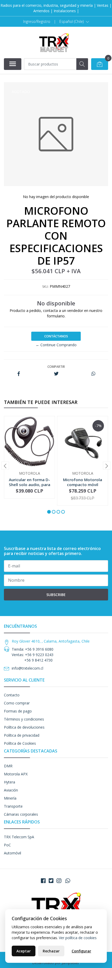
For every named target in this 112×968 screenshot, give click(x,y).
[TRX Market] (54, 42)
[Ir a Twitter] (51, 880)
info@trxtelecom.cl (27, 668)
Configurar (81, 951)
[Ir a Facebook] (43, 880)
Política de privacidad (21, 735)
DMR (8, 765)
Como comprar (17, 703)
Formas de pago (18, 711)
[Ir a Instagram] (59, 880)
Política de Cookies (20, 743)
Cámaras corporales (21, 814)
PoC (7, 844)
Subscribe (56, 594)
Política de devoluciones (24, 727)
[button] (74, 21)
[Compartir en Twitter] (56, 373)
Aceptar (23, 951)
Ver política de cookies (78, 937)
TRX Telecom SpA (19, 836)
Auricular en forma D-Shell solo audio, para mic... (29, 484)
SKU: (45, 286)
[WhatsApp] (67, 880)
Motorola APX (16, 773)
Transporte (13, 806)
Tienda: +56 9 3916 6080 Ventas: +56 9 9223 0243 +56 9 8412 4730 (32, 655)
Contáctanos (56, 336)
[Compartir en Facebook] (18, 373)
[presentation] (5, 465)
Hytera (9, 782)
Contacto (12, 694)
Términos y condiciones (24, 719)
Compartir (56, 366)
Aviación (11, 790)
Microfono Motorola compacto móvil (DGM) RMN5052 (82, 484)
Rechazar (51, 951)
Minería (10, 798)
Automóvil (12, 853)
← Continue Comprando (56, 344)
